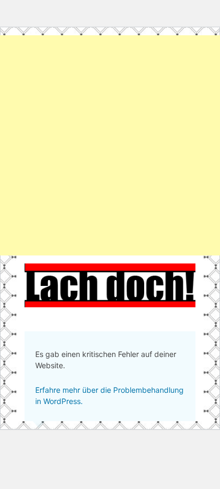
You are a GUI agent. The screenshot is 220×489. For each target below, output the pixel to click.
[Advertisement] (110, 145)
